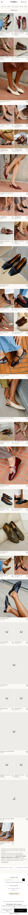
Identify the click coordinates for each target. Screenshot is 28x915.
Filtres (4, 6)
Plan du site (14, 890)
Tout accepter (21, 910)
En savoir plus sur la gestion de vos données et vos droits (14, 882)
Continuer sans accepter (14, 913)
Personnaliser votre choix (7, 910)
